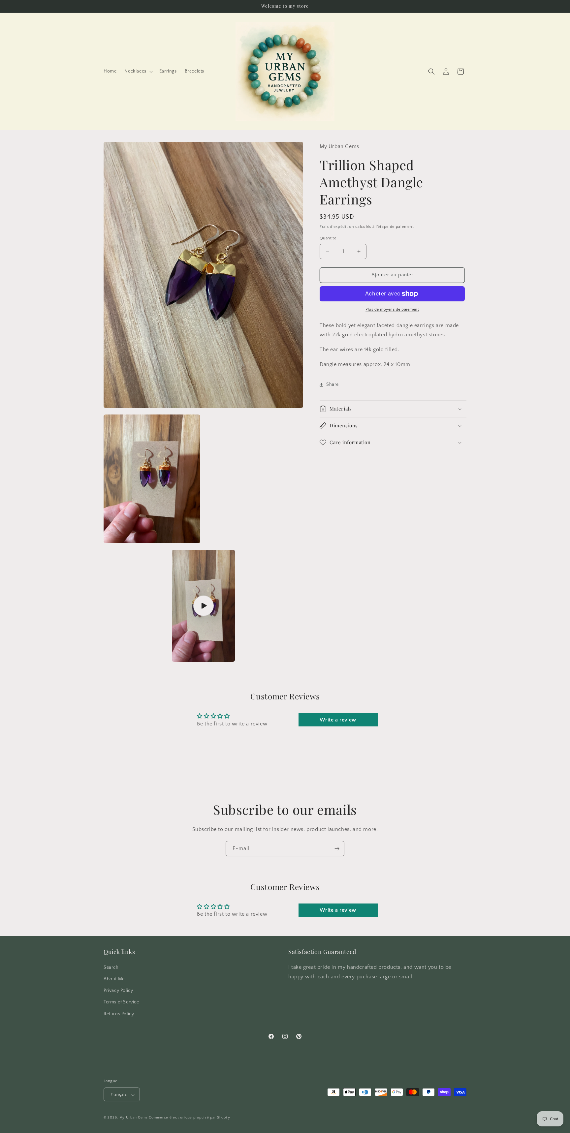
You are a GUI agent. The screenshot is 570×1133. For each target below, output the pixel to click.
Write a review (338, 720)
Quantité (328, 238)
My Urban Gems (133, 1118)
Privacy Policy (118, 990)
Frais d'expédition (337, 227)
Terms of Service (121, 1002)
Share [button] (332, 384)
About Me (114, 978)
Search (111, 967)
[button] (137, 71)
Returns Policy (119, 1013)
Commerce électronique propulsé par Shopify (189, 1118)
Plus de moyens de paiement (392, 309)
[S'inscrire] (337, 848)
